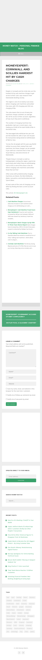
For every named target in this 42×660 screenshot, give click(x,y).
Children (9, 600)
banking (19, 597)
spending (9, 628)
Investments (20, 610)
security (21, 625)
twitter (32, 631)
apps (13, 597)
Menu (21, 54)
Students (29, 628)
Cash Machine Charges (15, 201)
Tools (26, 631)
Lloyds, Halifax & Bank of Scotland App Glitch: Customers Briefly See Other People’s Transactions (20, 529)
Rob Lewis (26, 83)
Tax (8, 631)
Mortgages (31, 616)
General (14, 607)
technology (14, 631)
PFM (15, 622)
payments (25, 619)
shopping (28, 625)
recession (29, 622)
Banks (25, 597)
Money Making (11, 616)
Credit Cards (10, 604)
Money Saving (21, 616)
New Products (10, 619)
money (26, 613)
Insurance (28, 607)
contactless (17, 600)
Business (32, 597)
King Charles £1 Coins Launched (18, 566)
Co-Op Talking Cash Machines (17, 233)
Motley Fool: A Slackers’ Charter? (21, 323)
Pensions (9, 622)
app (8, 597)
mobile (20, 613)
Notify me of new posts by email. (18, 399)
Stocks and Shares (19, 628)
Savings (9, 625)
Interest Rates (10, 610)
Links (8, 613)
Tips (21, 631)
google (21, 607)
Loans (13, 613)
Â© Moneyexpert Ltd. (21, 193)
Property (21, 622)
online (18, 619)
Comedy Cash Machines (16, 244)
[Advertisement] (21, 21)
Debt (17, 604)
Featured (31, 604)
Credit (24, 600)
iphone (28, 610)
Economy (24, 604)
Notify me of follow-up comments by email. (22, 395)
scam (15, 625)
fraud (8, 607)
